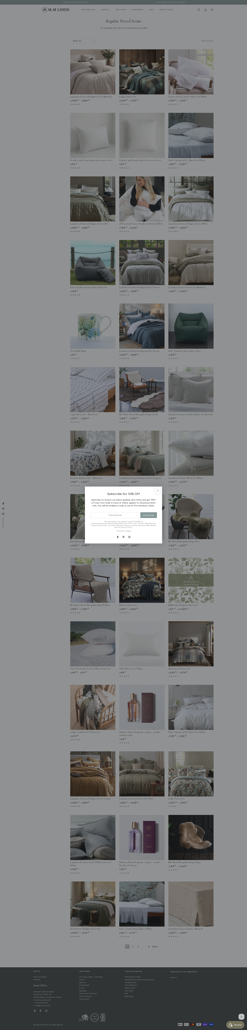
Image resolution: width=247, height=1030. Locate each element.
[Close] (158, 490)
